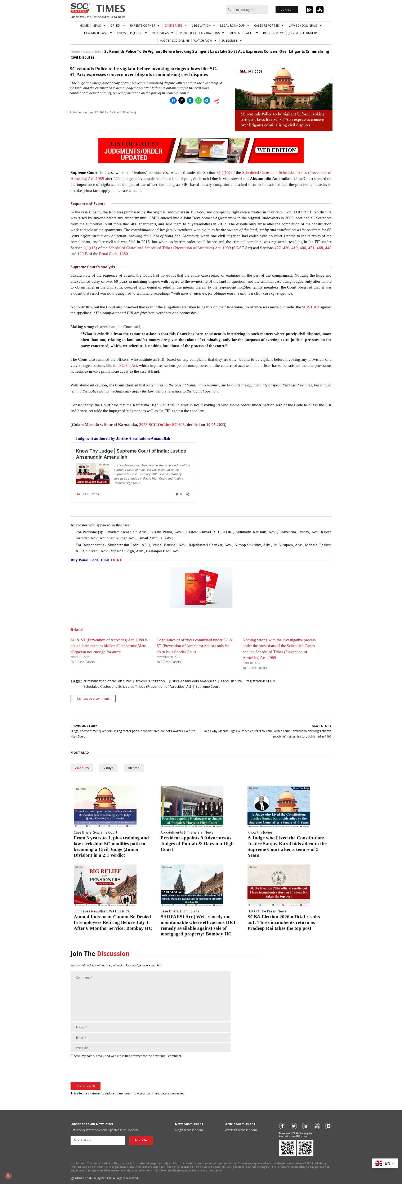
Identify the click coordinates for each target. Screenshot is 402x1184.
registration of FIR (260, 681)
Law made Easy (95, 33)
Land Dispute (231, 681)
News (97, 25)
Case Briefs (173, 25)
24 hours (82, 768)
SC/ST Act (310, 307)
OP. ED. (115, 25)
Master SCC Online (174, 40)
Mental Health (241, 33)
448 (328, 248)
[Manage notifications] (8, 1175)
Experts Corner (142, 25)
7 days (108, 768)
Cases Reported (266, 25)
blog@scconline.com (189, 1130)
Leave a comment (96, 698)
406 (303, 248)
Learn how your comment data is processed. (154, 1093)
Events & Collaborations (199, 33)
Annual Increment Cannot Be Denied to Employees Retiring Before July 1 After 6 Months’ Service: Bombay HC (113, 922)
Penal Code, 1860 (113, 253)
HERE (116, 560)
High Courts (189, 911)
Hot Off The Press (261, 911)
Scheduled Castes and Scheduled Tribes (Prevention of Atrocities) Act (137, 686)
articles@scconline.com (241, 1130)
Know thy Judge (129, 33)
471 (311, 248)
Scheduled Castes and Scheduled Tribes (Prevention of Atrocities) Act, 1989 (169, 248)
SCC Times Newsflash (90, 911)
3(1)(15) (223, 172)
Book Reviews (274, 33)
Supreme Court (208, 686)
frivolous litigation (150, 681)
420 (286, 248)
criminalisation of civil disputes (107, 681)
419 (294, 248)
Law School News (303, 25)
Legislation (201, 25)
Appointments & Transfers (182, 832)
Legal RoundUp (232, 25)
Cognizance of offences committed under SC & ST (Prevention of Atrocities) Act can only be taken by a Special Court (195, 646)
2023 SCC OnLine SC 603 (162, 424)
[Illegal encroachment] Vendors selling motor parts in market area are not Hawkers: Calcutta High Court (133, 730)
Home (84, 25)
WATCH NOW (202, 40)
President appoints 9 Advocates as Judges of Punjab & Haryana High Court (197, 843)
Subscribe (229, 40)
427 (277, 248)
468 (320, 248)
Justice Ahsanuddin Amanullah (192, 681)
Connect (287, 10)
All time (133, 768)
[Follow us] (282, 1126)
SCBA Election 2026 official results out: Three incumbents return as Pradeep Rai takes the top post (283, 922)
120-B (82, 253)
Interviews (160, 33)
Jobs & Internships (303, 33)
